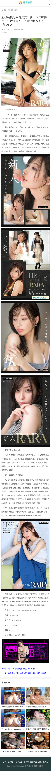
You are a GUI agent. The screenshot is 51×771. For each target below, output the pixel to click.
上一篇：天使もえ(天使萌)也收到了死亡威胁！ (18, 668)
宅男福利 (11, 762)
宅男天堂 (10, 10)
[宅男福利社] (25, 3)
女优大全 (33, 762)
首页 (5, 10)
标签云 (45, 762)
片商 (40, 762)
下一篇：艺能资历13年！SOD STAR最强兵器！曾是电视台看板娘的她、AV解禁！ (25, 673)
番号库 (26, 762)
